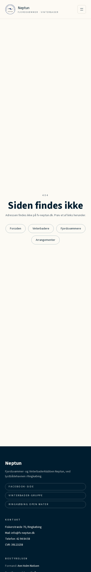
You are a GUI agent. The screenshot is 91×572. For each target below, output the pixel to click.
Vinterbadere (41, 228)
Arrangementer (45, 240)
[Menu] (81, 9)
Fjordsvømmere (71, 228)
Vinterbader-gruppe (26, 495)
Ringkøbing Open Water (28, 504)
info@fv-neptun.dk (23, 533)
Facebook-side (21, 486)
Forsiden (15, 228)
